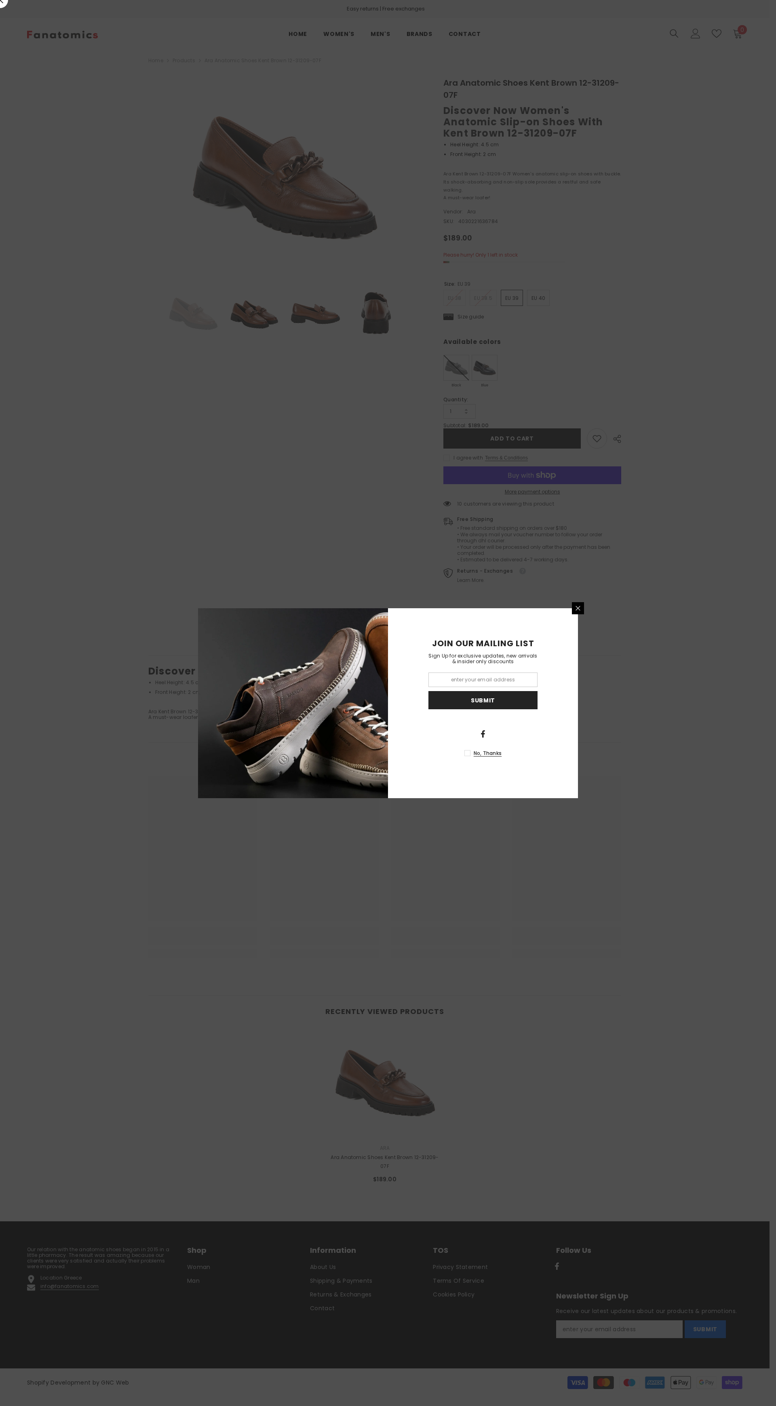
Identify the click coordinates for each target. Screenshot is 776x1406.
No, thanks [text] (488, 753)
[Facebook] (482, 733)
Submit (483, 700)
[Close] (578, 608)
